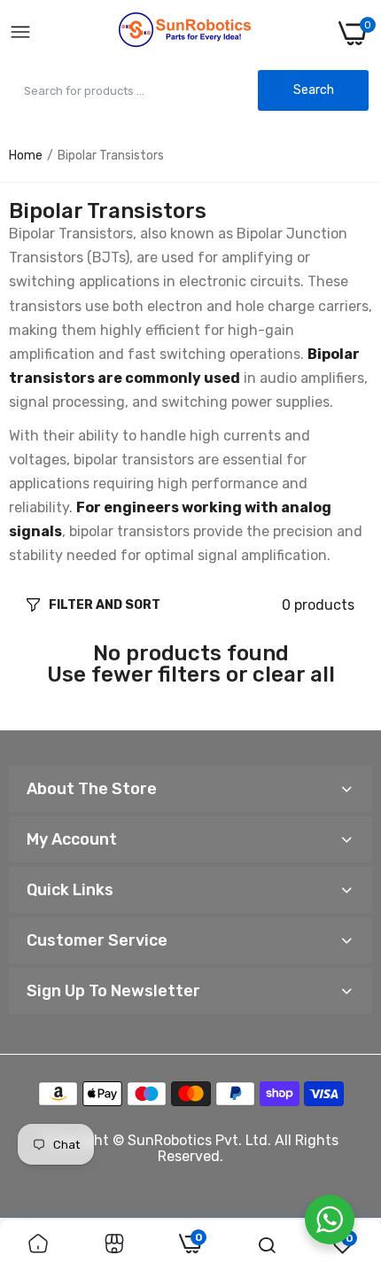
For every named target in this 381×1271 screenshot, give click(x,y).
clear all (294, 674)
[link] (38, 1245)
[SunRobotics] (185, 33)
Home (26, 155)
